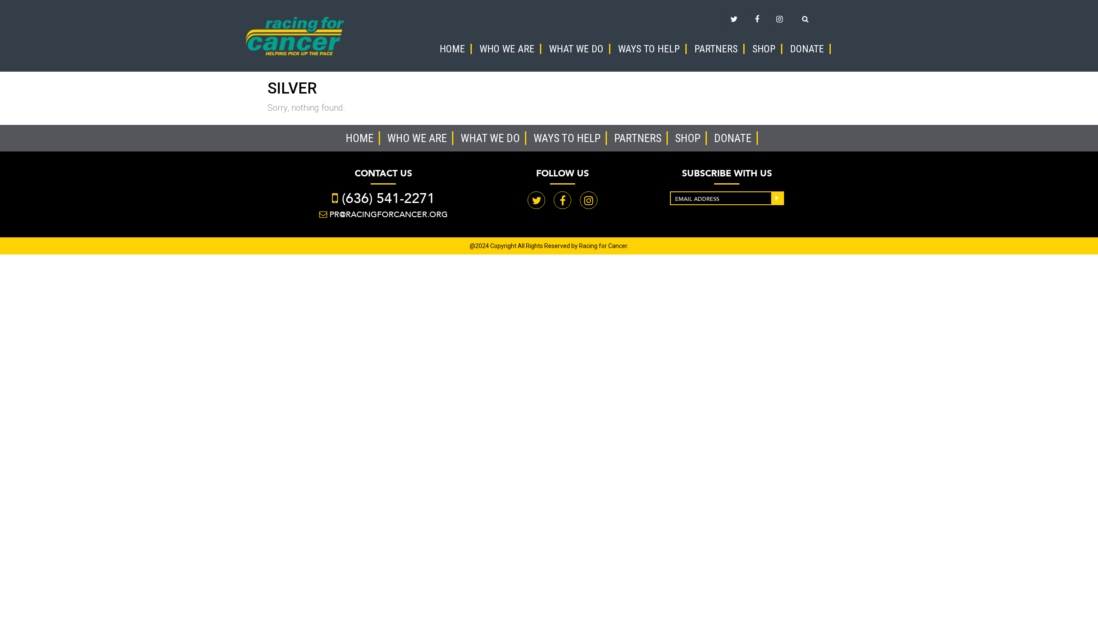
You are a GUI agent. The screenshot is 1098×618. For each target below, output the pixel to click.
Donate (807, 49)
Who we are (507, 49)
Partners (716, 49)
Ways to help (649, 49)
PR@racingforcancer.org (388, 214)
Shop (763, 49)
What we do (576, 49)
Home (452, 49)
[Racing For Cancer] (295, 35)
